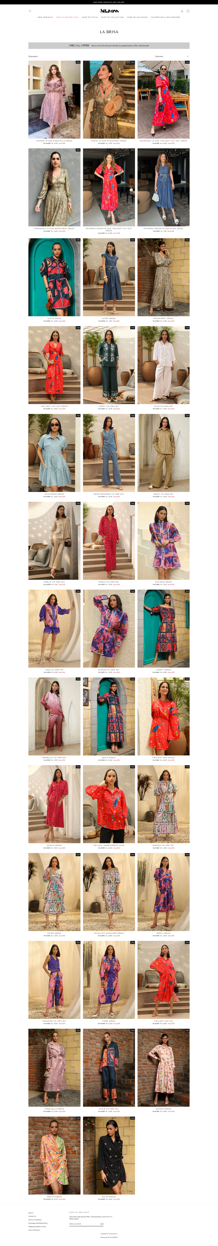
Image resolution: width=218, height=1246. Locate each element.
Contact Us (32, 1216)
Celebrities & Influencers (165, 17)
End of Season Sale (68, 17)
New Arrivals (45, 17)
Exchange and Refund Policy (38, 1223)
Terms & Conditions (35, 1220)
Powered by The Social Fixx (109, 1234)
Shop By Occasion (137, 17)
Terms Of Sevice (34, 1230)
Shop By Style (90, 17)
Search (30, 1213)
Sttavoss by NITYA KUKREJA (109, 1237)
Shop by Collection (112, 17)
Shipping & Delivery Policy (37, 1226)
